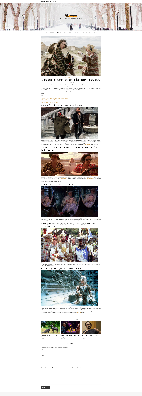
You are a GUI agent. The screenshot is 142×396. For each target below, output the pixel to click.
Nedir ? (70, 32)
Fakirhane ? (43, 1)
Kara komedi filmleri (45, 218)
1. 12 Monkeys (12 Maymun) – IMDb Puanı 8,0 (51, 102)
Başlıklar (76, 393)
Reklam (47, 1)
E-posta (43, 355)
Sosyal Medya (90, 393)
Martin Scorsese (90, 178)
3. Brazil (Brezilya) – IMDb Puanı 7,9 (49, 99)
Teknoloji (85, 32)
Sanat (66, 77)
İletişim (54, 1)
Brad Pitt (79, 312)
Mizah (90, 32)
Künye (51, 1)
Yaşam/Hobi (59, 32)
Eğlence (52, 32)
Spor (65, 32)
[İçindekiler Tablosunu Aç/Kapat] (42, 95)
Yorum (42, 369)
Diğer (95, 32)
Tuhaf (95, 393)
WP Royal (42, 393)
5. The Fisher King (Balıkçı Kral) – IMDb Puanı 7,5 (51, 96)
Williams (88, 144)
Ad (42, 349)
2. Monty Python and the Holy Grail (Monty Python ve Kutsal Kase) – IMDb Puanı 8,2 (57, 100)
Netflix (46, 262)
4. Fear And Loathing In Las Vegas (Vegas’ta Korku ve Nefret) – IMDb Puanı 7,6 (56, 98)
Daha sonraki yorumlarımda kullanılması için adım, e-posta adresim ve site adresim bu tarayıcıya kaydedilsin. (61, 367)
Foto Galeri (71, 77)
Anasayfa (46, 32)
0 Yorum (99, 316)
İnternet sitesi (43, 360)
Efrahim (45, 315)
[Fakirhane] (71, 15)
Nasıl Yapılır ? (77, 32)
